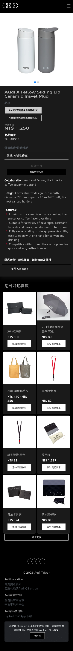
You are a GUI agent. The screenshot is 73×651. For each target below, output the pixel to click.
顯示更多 (36, 537)
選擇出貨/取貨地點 (16, 148)
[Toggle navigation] (68, 6)
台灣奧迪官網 (12, 584)
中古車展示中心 (14, 604)
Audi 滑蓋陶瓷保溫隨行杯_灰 (23, 110)
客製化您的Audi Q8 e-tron (21, 588)
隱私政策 (54, 630)
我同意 (37, 635)
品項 (7, 103)
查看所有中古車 (14, 600)
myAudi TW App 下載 (18, 616)
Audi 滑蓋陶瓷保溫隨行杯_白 (23, 117)
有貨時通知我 (36, 171)
